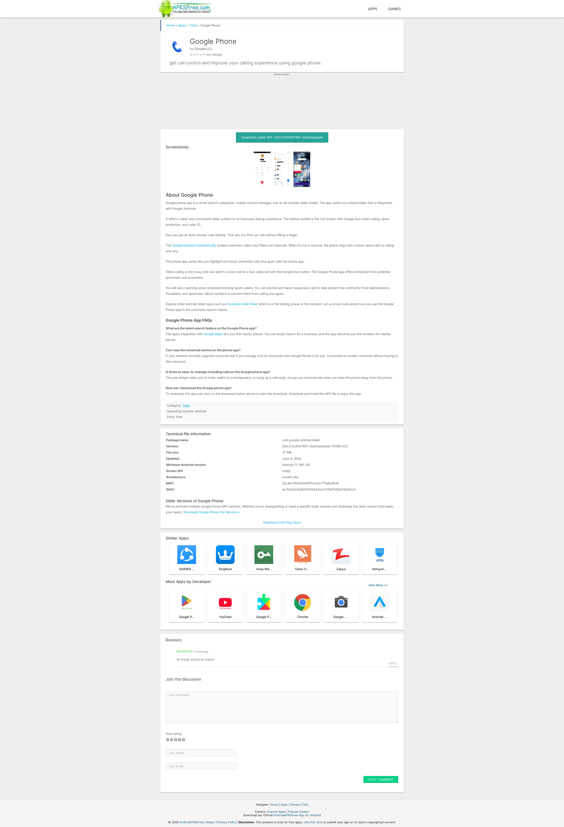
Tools (193, 25)
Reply (393, 663)
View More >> (378, 585)
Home (170, 25)
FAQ (305, 804)
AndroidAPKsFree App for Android (297, 815)
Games (394, 9)
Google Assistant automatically (194, 245)
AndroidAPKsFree (192, 822)
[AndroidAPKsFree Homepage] (184, 8)
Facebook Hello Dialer (242, 304)
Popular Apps (276, 811)
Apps (372, 9)
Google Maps (213, 334)
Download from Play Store (282, 522)
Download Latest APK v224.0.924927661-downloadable (282, 137)
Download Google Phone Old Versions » (212, 512)
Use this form (313, 822)
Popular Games (298, 811)
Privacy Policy (226, 822)
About (210, 822)
